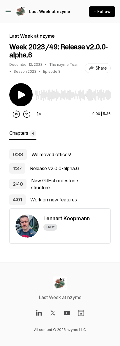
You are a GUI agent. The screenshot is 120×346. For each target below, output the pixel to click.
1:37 (17, 168)
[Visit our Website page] (81, 313)
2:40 (18, 184)
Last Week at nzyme (49, 11)
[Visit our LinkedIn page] (39, 313)
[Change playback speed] (39, 114)
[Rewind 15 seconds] (16, 114)
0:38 (18, 154)
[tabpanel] (60, 178)
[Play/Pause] (21, 94)
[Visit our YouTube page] (67, 313)
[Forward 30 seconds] (27, 114)
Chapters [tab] (21, 133)
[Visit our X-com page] (53, 313)
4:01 (17, 200)
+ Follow (102, 11)
